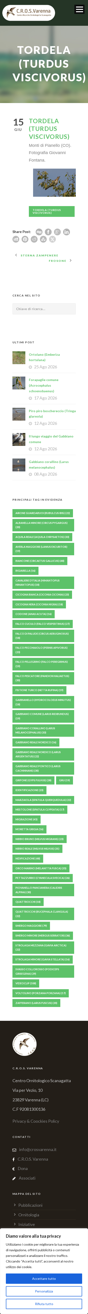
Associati (27, 1178)
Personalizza (44, 1291)
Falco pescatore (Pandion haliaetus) (42, 678)
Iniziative (26, 1224)
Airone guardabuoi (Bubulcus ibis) (42, 512)
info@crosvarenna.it (38, 1149)
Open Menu (79, 9)
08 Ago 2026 (45, 474)
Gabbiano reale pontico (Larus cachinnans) (38, 768)
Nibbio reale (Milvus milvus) (37, 848)
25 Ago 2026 (45, 366)
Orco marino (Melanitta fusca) (40, 868)
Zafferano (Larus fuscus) (36, 1002)
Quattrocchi (28, 901)
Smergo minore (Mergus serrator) (42, 935)
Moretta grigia (29, 829)
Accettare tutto (44, 1279)
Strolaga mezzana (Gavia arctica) (40, 947)
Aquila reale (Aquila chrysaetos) (42, 536)
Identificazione (29, 790)
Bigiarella (25, 570)
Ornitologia (28, 1214)
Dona (23, 1168)
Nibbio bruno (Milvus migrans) (39, 838)
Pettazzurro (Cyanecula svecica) (42, 877)
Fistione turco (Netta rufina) (39, 690)
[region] (44, 1271)
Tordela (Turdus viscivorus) (47, 211)
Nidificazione (27, 858)
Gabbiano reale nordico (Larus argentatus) (38, 754)
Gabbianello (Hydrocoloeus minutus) (43, 702)
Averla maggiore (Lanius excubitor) (41, 549)
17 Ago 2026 (45, 397)
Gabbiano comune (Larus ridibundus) (42, 716)
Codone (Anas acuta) (33, 613)
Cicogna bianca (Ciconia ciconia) (42, 594)
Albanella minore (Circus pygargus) (41, 525)
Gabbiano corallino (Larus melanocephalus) (35, 730)
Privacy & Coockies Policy (35, 1121)
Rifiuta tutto (44, 1304)
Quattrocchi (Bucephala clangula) (41, 914)
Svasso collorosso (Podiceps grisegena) (37, 971)
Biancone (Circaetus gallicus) (39, 560)
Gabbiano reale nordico (35, 742)
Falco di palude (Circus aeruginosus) (42, 636)
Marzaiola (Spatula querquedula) (43, 799)
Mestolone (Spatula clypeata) (39, 809)
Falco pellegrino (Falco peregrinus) (41, 664)
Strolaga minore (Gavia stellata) (42, 959)
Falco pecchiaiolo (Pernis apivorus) (41, 650)
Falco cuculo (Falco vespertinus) (42, 623)
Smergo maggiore (31, 925)
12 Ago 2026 (45, 423)
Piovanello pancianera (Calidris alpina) (38, 890)
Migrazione (26, 819)
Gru (64, 780)
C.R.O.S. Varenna (33, 1159)
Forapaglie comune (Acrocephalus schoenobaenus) (43, 385)
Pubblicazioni (30, 1205)
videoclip (25, 983)
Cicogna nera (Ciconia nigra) (39, 604)
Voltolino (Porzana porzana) (40, 993)
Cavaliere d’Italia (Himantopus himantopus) (37, 582)
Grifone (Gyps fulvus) (33, 780)
